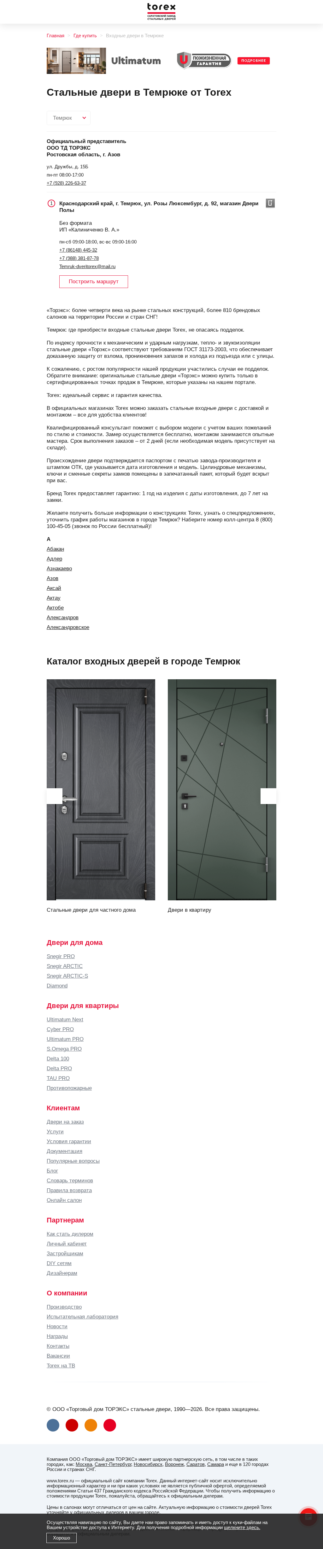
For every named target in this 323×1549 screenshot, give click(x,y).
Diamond (57, 985)
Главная (55, 35)
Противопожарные (69, 1088)
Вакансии (58, 1356)
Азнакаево (59, 568)
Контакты (58, 1346)
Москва (84, 1464)
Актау (54, 598)
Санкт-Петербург (113, 1464)
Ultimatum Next (65, 1019)
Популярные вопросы (73, 1161)
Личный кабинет (67, 1243)
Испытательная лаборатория (82, 1316)
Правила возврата (69, 1190)
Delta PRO (59, 1068)
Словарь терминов (70, 1180)
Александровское (68, 627)
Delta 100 (58, 1058)
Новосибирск (148, 1464)
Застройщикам (65, 1253)
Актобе (55, 607)
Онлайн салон (64, 1200)
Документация (64, 1151)
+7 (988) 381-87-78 (79, 258)
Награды (57, 1336)
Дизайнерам (62, 1273)
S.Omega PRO (64, 1049)
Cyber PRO (60, 1029)
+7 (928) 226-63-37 (66, 183)
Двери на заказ (65, 1122)
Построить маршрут (94, 281)
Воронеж (174, 1464)
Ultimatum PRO (65, 1039)
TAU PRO (58, 1078)
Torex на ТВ (61, 1365)
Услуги (55, 1131)
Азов (52, 578)
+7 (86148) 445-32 (78, 250)
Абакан (55, 549)
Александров (63, 617)
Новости (57, 1326)
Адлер (54, 558)
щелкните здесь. (242, 1527)
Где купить (85, 35)
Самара (215, 1464)
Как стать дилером (70, 1234)
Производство (64, 1307)
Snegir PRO (61, 956)
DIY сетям (59, 1263)
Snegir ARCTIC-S (67, 976)
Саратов (195, 1464)
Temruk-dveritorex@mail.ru (87, 266)
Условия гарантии (69, 1141)
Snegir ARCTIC (65, 966)
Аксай (54, 588)
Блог (52, 1171)
